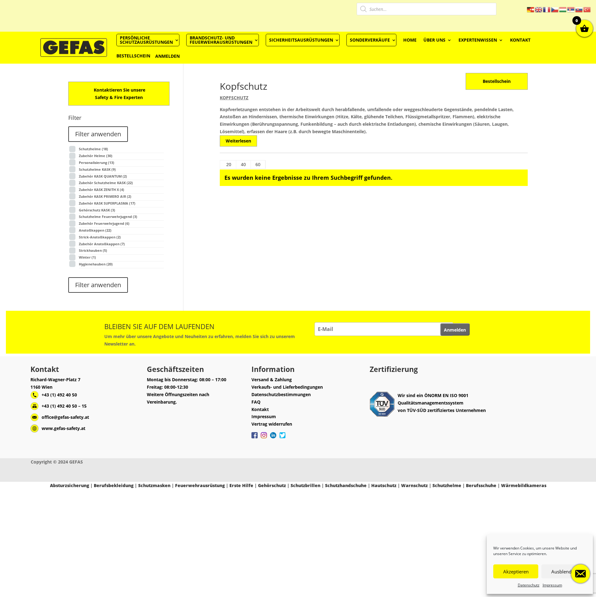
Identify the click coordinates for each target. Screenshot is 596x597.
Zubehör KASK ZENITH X (101, 189)
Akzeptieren (516, 571)
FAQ (255, 402)
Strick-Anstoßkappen (100, 237)
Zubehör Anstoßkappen (102, 244)
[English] (539, 9)
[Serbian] (571, 9)
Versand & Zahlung (271, 379)
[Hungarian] (563, 9)
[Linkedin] (273, 438)
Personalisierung (96, 162)
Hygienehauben (96, 264)
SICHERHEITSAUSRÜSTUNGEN (301, 40)
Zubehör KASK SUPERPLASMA (107, 203)
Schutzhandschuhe (346, 485)
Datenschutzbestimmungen (281, 394)
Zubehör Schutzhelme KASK (106, 182)
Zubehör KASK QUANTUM (103, 176)
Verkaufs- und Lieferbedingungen (287, 387)
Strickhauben (93, 250)
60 (257, 164)
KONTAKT (520, 40)
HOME (410, 40)
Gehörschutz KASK (97, 210)
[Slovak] (579, 9)
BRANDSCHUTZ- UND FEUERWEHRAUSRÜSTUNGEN (221, 40)
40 (243, 164)
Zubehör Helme (95, 155)
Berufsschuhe (481, 485)
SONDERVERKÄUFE (370, 40)
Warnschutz (414, 485)
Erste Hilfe (241, 485)
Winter (87, 257)
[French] (547, 9)
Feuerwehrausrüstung (200, 485)
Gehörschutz (272, 485)
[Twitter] (282, 438)
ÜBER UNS (434, 40)
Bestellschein (497, 81)
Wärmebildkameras (523, 485)
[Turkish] (587, 9)
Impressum (552, 585)
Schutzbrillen (305, 485)
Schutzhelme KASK (97, 169)
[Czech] (555, 9)
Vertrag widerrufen (271, 424)
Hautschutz (383, 485)
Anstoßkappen (95, 230)
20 (228, 164)
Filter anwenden (98, 134)
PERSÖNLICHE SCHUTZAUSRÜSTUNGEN (146, 40)
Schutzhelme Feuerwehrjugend (108, 216)
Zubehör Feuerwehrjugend (104, 223)
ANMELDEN (167, 56)
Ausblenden (564, 571)
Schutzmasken (154, 485)
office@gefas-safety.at (65, 417)
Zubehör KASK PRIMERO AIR (105, 196)
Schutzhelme (93, 149)
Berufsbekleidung (113, 485)
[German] (531, 9)
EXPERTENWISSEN (477, 40)
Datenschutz (529, 585)
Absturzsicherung (69, 485)
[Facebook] (254, 438)
